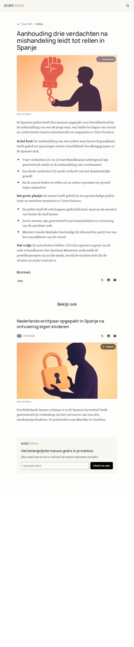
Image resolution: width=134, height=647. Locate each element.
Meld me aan (101, 466)
